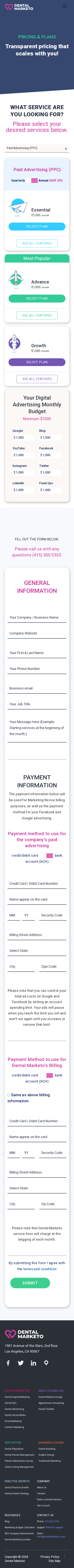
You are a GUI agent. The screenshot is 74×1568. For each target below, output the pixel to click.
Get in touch (43, 1505)
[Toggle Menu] (64, 6)
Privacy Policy (49, 1557)
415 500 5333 (52, 1521)
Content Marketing (14, 1427)
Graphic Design (46, 1455)
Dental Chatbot (46, 1409)
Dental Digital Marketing (17, 1397)
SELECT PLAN (37, 226)
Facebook (46, 448)
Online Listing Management (19, 1467)
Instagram (20, 466)
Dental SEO (11, 1403)
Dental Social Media (15, 1415)
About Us (41, 1487)
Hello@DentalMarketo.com (51, 1536)
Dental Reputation (14, 1449)
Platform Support (54, 1527)
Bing (42, 431)
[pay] (47, 855)
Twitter (44, 466)
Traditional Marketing (50, 1461)
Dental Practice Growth (17, 1487)
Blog (7, 1521)
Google (18, 431)
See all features (37, 243)
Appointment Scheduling (51, 1403)
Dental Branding (47, 1449)
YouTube (19, 448)
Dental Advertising (14, 1409)
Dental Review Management (19, 1455)
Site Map (55, 1561)
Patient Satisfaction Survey (19, 1461)
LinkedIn (18, 483)
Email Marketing (13, 1421)
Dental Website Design (50, 1397)
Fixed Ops (46, 483)
